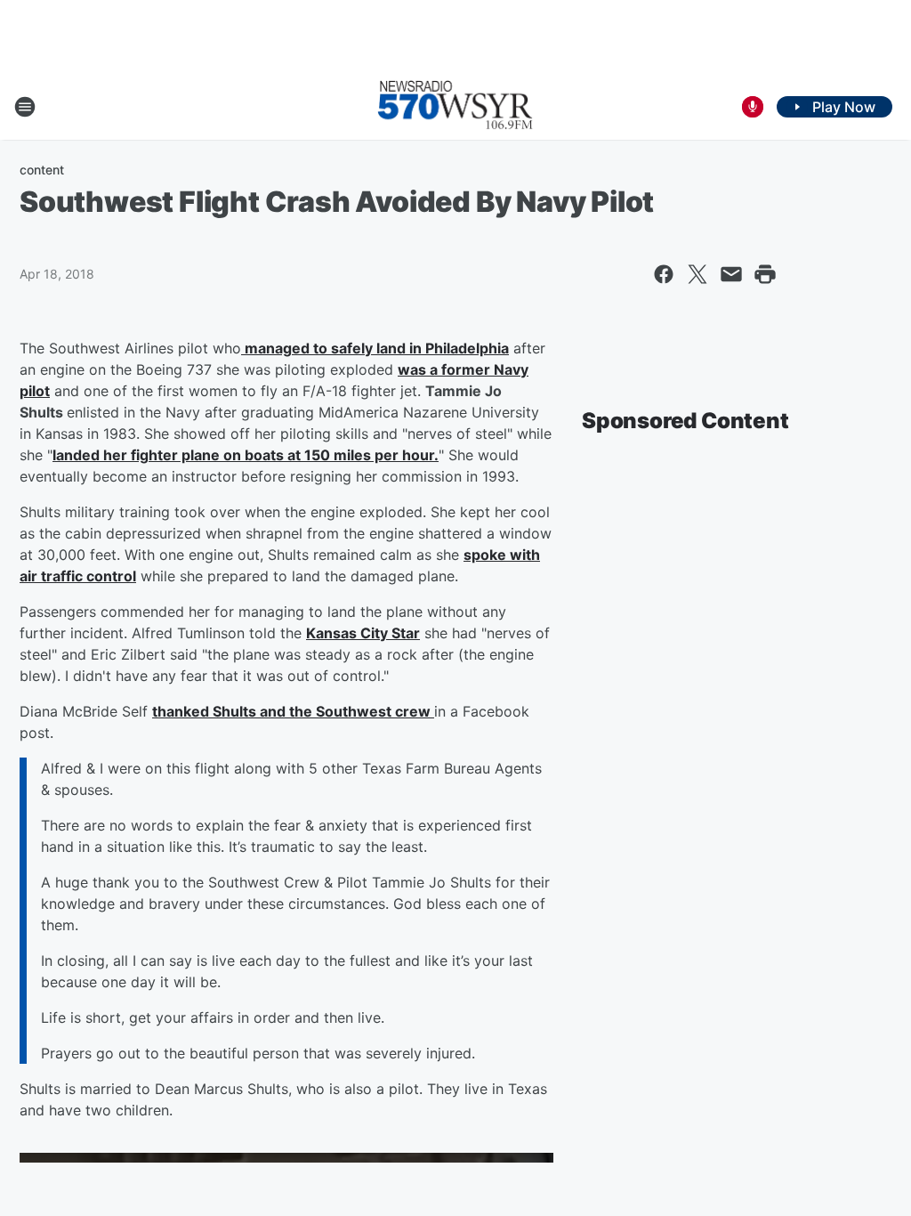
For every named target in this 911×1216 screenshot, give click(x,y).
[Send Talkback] (752, 107)
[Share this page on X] (697, 274)
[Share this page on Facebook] (663, 274)
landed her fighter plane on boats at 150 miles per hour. (245, 455)
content (42, 169)
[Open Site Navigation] (25, 107)
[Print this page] (765, 274)
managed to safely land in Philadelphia (375, 348)
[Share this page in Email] (731, 274)
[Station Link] (455, 106)
